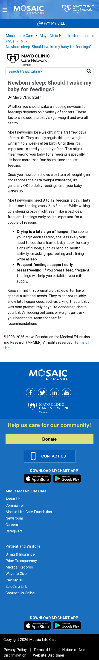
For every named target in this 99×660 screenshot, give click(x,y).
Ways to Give (16, 573)
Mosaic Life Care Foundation (29, 512)
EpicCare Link (16, 586)
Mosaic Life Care (19, 36)
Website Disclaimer (48, 655)
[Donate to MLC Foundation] (52, 433)
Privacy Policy (15, 650)
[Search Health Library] (89, 71)
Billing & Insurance (20, 554)
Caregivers (14, 531)
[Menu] (5, 9)
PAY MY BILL (54, 23)
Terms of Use (44, 650)
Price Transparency (21, 561)
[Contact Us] (52, 456)
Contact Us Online (20, 593)
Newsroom (14, 518)
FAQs (10, 41)
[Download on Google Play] (67, 478)
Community (15, 505)
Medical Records (19, 567)
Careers (12, 525)
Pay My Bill (14, 580)
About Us (13, 499)
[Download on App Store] (38, 478)
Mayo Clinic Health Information (65, 36)
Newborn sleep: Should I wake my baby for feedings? (49, 47)
